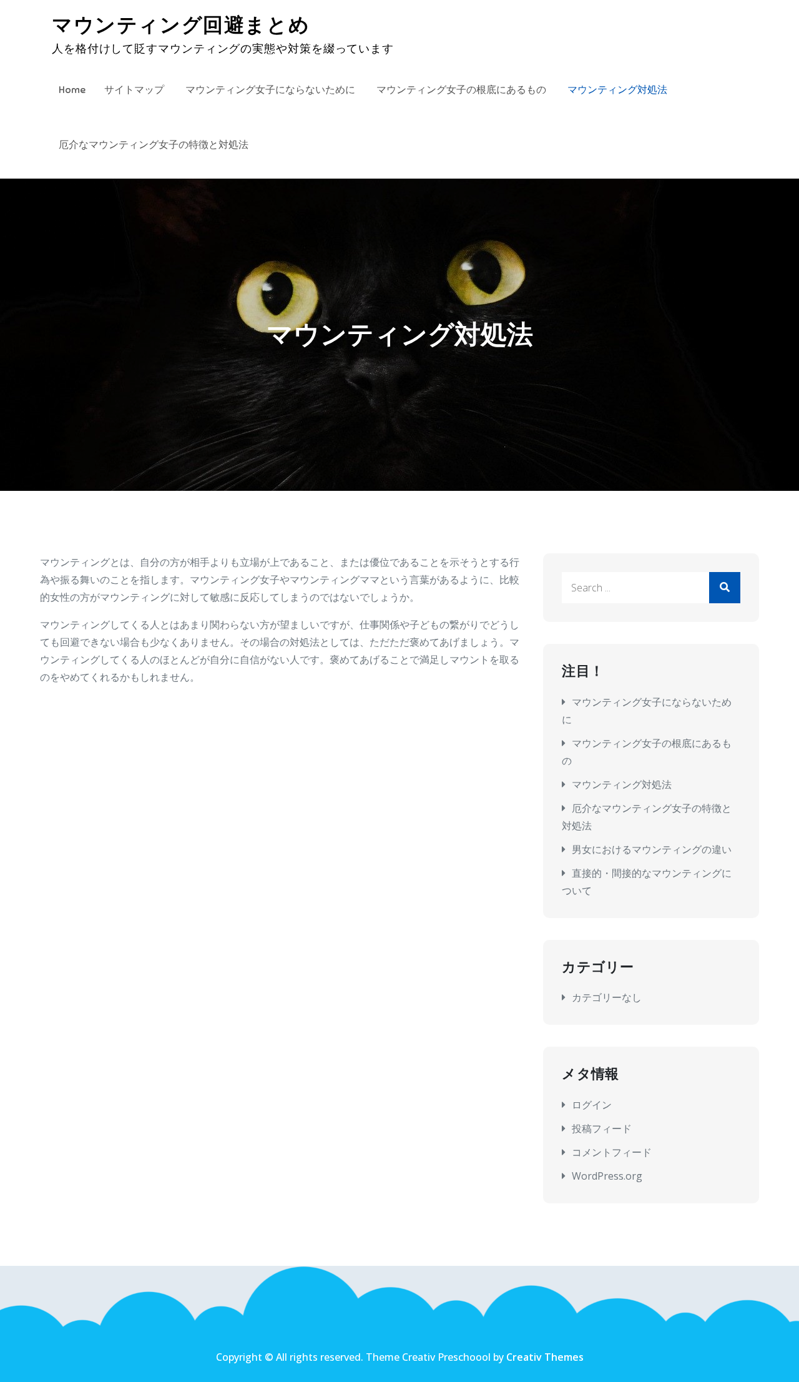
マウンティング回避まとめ (181, 24)
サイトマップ (134, 90)
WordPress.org (607, 1176)
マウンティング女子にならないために (270, 90)
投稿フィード (602, 1128)
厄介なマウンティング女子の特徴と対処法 (153, 145)
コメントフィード (612, 1152)
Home (72, 90)
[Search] (724, 587)
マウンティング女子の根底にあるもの (461, 90)
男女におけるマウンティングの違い (652, 849)
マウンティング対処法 (617, 90)
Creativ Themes (545, 1357)
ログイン (592, 1105)
